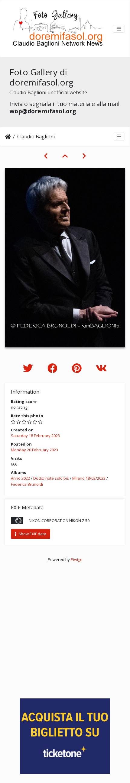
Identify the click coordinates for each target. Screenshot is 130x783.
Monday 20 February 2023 (34, 450)
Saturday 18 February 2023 (35, 435)
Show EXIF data (32, 533)
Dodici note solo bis (51, 478)
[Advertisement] (65, 628)
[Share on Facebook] (53, 368)
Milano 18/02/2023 (89, 478)
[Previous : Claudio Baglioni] (46, 156)
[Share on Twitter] (29, 368)
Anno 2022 (20, 478)
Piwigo (77, 559)
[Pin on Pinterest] (78, 368)
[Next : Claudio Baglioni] (84, 156)
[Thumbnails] (65, 156)
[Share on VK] (101, 368)
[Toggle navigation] (119, 29)
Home (8, 136)
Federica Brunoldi (27, 484)
